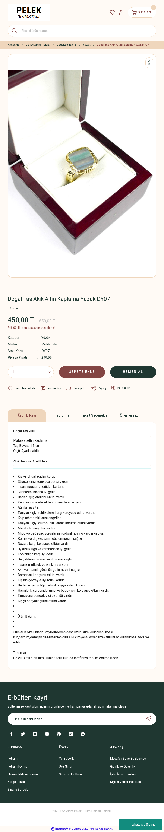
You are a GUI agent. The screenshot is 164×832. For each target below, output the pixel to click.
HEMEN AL (133, 372)
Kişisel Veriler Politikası (125, 782)
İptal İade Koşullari (123, 774)
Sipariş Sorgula (18, 789)
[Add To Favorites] (21, 388)
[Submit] (148, 719)
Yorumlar (63, 415)
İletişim (13, 758)
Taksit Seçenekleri (95, 415)
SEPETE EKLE (82, 372)
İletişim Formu (17, 766)
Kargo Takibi (16, 782)
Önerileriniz (129, 415)
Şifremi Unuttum (70, 774)
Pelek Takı (49, 344)
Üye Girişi (65, 766)
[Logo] (29, 12)
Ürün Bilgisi (27, 415)
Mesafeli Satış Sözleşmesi (128, 758)
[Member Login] (121, 12)
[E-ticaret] (81, 829)
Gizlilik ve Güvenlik (122, 766)
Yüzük (45, 338)
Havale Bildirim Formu (23, 774)
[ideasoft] (59, 829)
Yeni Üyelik (66, 758)
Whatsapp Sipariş (143, 824)
